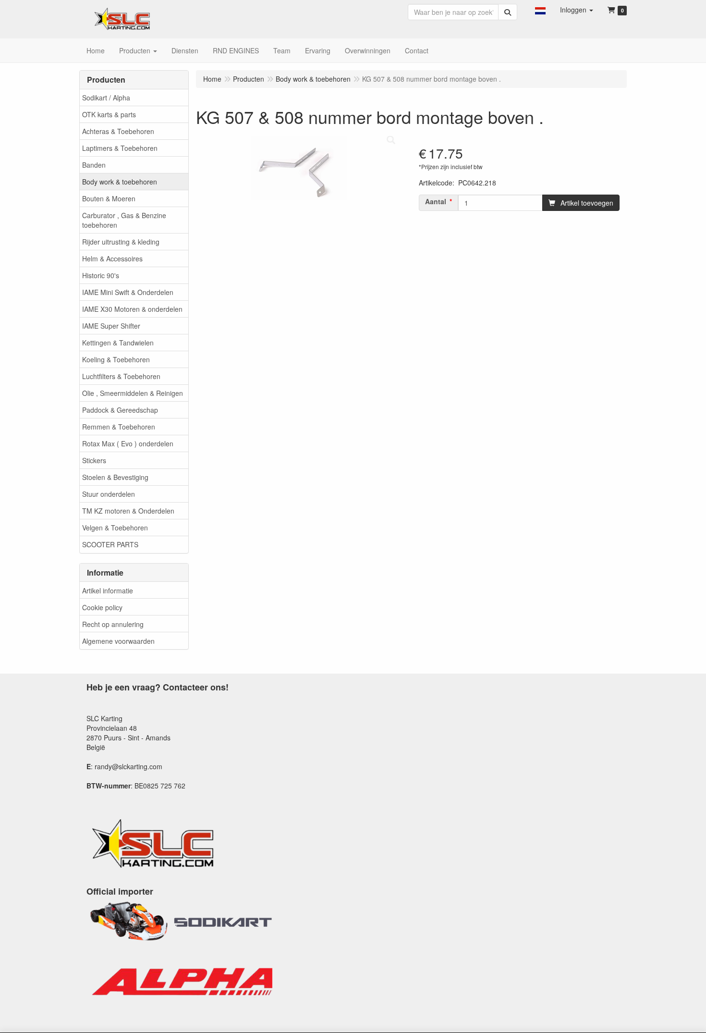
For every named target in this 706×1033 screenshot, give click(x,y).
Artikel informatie (107, 590)
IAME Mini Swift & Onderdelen (127, 292)
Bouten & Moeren (108, 198)
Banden (94, 165)
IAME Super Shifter (111, 326)
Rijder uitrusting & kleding (120, 241)
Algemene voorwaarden (118, 641)
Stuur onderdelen (108, 494)
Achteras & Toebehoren (118, 131)
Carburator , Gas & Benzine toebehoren (124, 220)
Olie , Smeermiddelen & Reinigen (132, 393)
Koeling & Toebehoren (116, 359)
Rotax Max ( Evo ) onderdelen (127, 443)
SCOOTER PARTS (110, 544)
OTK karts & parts (109, 114)
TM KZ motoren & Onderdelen (128, 511)
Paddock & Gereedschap (120, 410)
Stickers (94, 460)
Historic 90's (100, 275)
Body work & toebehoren (119, 181)
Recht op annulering (113, 624)
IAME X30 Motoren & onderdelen (132, 309)
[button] (540, 9)
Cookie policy (102, 607)
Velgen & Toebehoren (115, 527)
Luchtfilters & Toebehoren (121, 376)
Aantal (435, 201)
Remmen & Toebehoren (118, 426)
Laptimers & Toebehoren (120, 148)
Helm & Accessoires (112, 258)
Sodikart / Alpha (106, 97)
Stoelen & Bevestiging (115, 477)
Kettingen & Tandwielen (118, 342)
